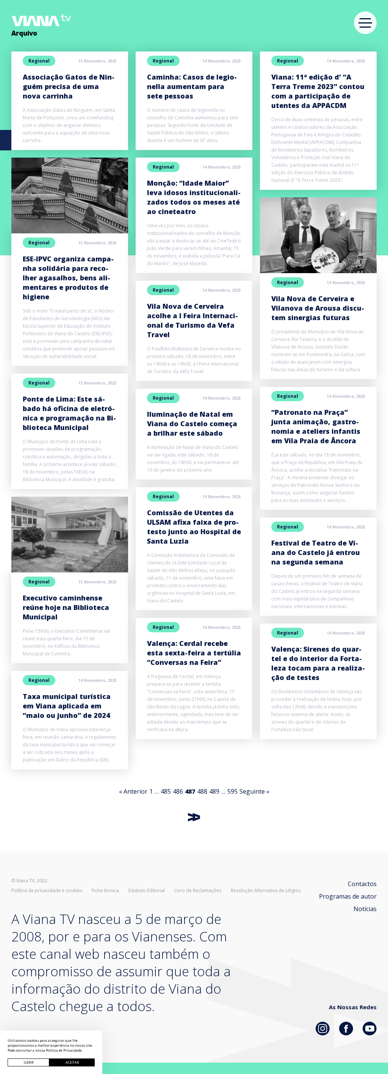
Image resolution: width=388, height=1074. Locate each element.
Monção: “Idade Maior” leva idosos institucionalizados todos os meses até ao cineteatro (194, 197)
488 (202, 791)
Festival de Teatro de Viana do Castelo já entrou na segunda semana (315, 552)
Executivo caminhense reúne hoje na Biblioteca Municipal (66, 607)
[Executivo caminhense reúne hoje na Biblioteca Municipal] (69, 534)
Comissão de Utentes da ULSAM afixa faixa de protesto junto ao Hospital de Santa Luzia (194, 527)
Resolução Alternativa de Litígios (265, 891)
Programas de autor (348, 896)
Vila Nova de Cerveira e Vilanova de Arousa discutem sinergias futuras (317, 308)
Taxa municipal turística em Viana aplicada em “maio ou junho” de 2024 (67, 706)
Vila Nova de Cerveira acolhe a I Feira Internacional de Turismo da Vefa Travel (192, 320)
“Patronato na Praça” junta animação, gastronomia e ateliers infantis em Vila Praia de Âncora (315, 426)
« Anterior (133, 791)
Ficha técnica (105, 891)
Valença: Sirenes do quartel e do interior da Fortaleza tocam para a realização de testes (318, 663)
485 (166, 791)
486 (178, 791)
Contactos (362, 884)
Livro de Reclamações (197, 891)
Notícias (365, 909)
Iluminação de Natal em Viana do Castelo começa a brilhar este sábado (192, 424)
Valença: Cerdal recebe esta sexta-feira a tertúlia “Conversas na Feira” (194, 653)
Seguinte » (254, 791)
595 (232, 791)
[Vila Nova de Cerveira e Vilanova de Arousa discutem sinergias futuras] (318, 235)
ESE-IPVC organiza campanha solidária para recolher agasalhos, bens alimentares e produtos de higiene (68, 277)
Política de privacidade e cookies (46, 891)
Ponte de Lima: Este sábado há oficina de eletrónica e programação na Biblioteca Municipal (69, 413)
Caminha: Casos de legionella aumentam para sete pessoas (192, 86)
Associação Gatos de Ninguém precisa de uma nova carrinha (68, 86)
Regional (39, 61)
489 (214, 791)
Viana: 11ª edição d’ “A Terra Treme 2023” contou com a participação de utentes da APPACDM (318, 91)
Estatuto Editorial (146, 891)
